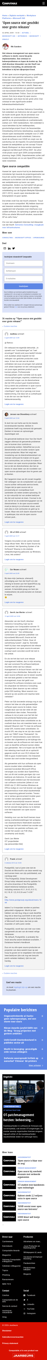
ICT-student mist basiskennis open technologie (31, 1186)
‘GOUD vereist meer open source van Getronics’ (29, 1208)
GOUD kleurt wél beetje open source (29, 1218)
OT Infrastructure (12, 1110)
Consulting (7, 238)
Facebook (31, 1295)
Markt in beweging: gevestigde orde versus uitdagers (20, 1050)
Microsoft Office (23, 238)
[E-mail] (4, 248)
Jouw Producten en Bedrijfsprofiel (32, 1247)
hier (16, 307)
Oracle (5, 39)
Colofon (5, 1295)
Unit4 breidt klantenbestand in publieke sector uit (20, 1041)
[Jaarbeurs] (23, 1355)
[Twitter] (13, 248)
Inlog (4, 1317)
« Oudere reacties (9, 326)
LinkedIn (30, 1304)
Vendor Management (27, 1168)
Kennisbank (7, 1246)
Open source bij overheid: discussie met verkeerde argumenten (30, 1174)
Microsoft (34, 36)
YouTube (30, 1309)
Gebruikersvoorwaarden (13, 1337)
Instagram (31, 1313)
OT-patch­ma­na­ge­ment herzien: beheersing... (18, 1117)
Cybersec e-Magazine (11, 1266)
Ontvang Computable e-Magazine (11, 1260)
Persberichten (29, 1263)
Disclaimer (7, 1331)
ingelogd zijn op (20, 987)
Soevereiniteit (24, 1157)
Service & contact (9, 1306)
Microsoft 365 (19, 18)
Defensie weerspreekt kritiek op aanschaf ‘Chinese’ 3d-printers (21, 1059)
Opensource (38, 238)
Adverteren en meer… (32, 1241)
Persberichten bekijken (29, 1269)
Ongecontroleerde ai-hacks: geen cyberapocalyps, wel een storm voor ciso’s (20, 1019)
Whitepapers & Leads (33, 1252)
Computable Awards (11, 1250)
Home (4, 15)
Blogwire (27, 1274)
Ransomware (7, 1279)
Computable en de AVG (10, 1301)
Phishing (6, 1275)
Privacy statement (10, 1343)
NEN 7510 (6, 1284)
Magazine (6, 1255)
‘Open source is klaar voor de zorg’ (30, 1162)
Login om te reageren (14, 404)
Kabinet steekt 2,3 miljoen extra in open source (30, 1197)
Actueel (25, 33)
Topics (5, 1270)
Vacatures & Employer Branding (33, 1258)
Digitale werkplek (17, 15)
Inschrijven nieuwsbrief (7, 1312)
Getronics (22, 36)
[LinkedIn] (9, 248)
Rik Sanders (16, 47)
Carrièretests (7, 1241)
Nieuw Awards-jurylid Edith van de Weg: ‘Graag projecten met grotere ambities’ (20, 1031)
